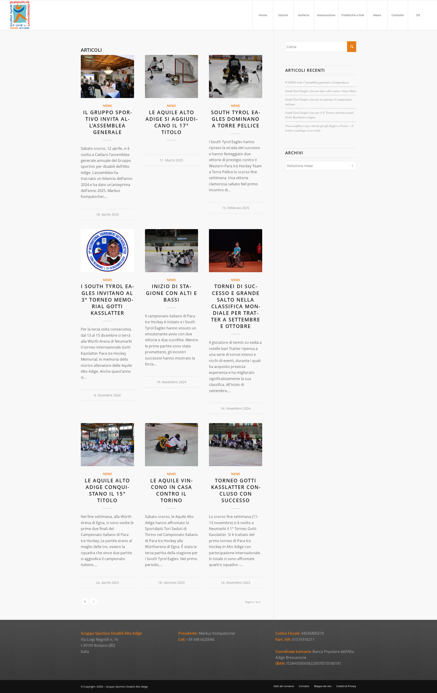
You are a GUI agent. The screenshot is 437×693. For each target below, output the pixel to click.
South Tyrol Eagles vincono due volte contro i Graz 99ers (320, 91)
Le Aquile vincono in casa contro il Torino (171, 490)
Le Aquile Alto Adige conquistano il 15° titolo (107, 490)
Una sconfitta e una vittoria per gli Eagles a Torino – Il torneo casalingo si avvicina (319, 128)
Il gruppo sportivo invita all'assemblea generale (107, 122)
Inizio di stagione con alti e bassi (171, 293)
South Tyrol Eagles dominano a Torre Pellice (235, 119)
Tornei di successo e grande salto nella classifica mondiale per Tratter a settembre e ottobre (235, 306)
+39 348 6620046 (200, 639)
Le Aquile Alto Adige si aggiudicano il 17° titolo (171, 122)
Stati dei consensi (284, 686)
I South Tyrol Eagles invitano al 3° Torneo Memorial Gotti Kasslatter (107, 299)
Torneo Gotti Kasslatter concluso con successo (235, 490)
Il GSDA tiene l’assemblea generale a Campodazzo (317, 82)
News (107, 105)
